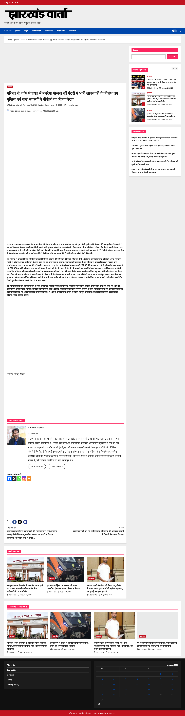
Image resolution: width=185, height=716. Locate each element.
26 (125, 694)
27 (137, 694)
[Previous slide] (173, 68)
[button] (180, 30)
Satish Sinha (92, 595)
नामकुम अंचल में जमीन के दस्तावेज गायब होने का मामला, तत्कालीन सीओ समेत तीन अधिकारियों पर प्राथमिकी (25, 588)
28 (149, 694)
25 (114, 694)
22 (160, 689)
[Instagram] (24, 478)
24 (102, 694)
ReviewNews (98, 713)
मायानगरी (72, 31)
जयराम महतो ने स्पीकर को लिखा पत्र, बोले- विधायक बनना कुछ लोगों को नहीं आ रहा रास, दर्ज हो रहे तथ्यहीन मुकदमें (105, 588)
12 (125, 684)
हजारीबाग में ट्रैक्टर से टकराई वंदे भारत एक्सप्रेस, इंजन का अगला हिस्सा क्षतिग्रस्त (138, 105)
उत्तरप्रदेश (142, 636)
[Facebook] (9, 478)
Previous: (32, 532)
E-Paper (7, 31)
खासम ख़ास (61, 31)
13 (137, 684)
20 (137, 689)
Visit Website (37, 466)
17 (102, 689)
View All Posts (56, 466)
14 (149, 684)
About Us (11, 665)
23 (172, 689)
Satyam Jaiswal (15, 105)
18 (114, 689)
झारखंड (17, 31)
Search (136, 50)
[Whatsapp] (19, 478)
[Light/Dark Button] (174, 31)
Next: (98, 531)
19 (125, 689)
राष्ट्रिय (26, 31)
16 (172, 684)
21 (149, 689)
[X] (14, 478)
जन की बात (49, 31)
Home (9, 680)
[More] (29, 478)
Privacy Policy (13, 684)
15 (160, 684)
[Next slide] (176, 68)
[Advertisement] (65, 64)
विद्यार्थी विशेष (36, 31)
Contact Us (11, 670)
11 (114, 684)
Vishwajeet (12, 595)
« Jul (98, 704)
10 (102, 684)
